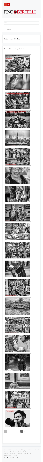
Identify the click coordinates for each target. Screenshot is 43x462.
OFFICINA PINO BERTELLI (25, 453)
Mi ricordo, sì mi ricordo (14, 450)
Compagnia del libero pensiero (29, 450)
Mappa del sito (7, 455)
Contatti (15, 455)
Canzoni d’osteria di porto (10, 452)
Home (5, 450)
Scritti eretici (21, 452)
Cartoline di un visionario (10, 453)
